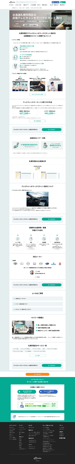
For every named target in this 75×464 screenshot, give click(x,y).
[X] (61, 438)
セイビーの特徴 (12, 429)
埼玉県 (20, 442)
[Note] (60, 438)
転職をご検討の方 (32, 435)
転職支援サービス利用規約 (47, 448)
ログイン (63, 2)
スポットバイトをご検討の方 (34, 433)
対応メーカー (11, 435)
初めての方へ (11, 427)
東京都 (20, 438)
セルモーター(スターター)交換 (17, 351)
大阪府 (20, 447)
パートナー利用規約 (46, 429)
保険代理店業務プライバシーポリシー (49, 441)
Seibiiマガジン (31, 446)
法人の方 (51, 4)
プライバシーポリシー (46, 438)
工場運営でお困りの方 (32, 442)
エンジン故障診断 (28, 351)
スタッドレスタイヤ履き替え (25, 348)
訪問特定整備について (46, 451)
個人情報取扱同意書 (46, 443)
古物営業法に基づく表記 (47, 446)
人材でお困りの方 (32, 440)
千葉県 (20, 440)
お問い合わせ (44, 5)
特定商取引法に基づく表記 (47, 444)
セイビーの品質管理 (12, 439)
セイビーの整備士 (12, 437)
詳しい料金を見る (37, 121)
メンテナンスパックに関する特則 (48, 430)
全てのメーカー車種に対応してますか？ (22, 309)
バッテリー (21, 430)
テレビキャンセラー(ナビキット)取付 (39, 351)
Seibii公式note (31, 448)
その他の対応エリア (22, 448)
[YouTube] (64, 438)
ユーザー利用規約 (46, 427)
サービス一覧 (21, 427)
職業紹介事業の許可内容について (48, 449)
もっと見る (37, 355)
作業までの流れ (12, 432)
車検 (43, 348)
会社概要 (61, 433)
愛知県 (20, 445)
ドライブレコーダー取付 (36, 348)
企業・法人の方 (31, 427)
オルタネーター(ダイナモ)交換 (51, 348)
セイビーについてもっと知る (37, 94)
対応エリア (11, 434)
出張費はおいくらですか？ (20, 298)
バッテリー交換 (15, 348)
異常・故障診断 (21, 432)
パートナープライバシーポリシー (48, 439)
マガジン (39, 5)
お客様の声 (11, 430)
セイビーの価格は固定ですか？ (21, 304)
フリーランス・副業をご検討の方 (34, 432)
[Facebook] (63, 438)
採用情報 (61, 435)
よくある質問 (33, 5)
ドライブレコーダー (22, 429)
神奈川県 (20, 443)
